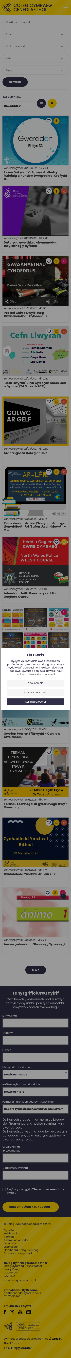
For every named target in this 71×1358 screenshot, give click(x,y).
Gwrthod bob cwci (35, 692)
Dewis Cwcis (35, 683)
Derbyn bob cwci (35, 701)
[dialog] (35, 679)
